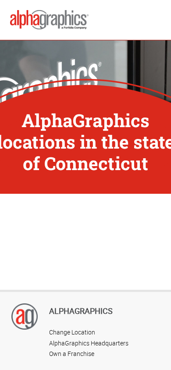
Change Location (72, 332)
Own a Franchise (71, 353)
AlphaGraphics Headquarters (88, 343)
